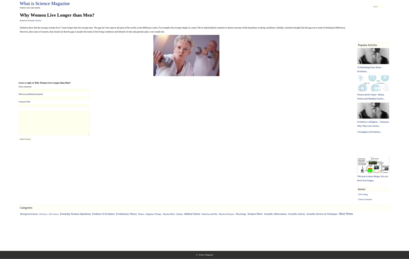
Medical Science (192, 214)
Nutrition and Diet (210, 214)
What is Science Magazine (45, 3)
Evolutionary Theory (126, 214)
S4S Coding (363, 194)
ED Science (43, 214)
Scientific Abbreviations (275, 214)
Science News (255, 213)
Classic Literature (365, 199)
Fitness (141, 214)
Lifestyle (179, 214)
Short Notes (346, 213)
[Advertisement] (373, 29)
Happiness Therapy (154, 214)
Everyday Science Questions (75, 213)
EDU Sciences (54, 214)
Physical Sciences (226, 214)
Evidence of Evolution (103, 214)
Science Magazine (206, 255)
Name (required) (25, 87)
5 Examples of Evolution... (369, 132)
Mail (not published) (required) (31, 94)
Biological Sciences (29, 214)
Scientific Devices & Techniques (322, 214)
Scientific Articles (34, 20)
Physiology (241, 214)
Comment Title (24, 102)
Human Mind (168, 214)
